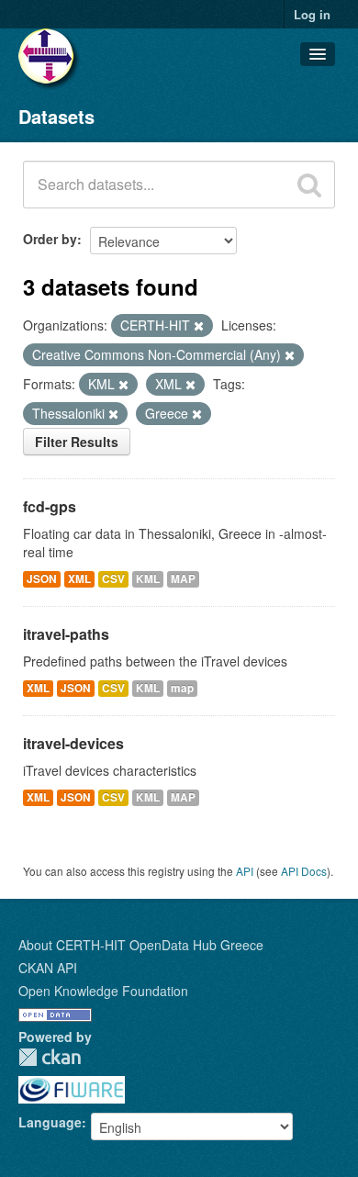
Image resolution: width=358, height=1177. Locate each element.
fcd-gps (49, 506)
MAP (183, 579)
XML (79, 579)
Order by (50, 239)
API (244, 871)
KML (148, 579)
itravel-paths (66, 634)
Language (50, 1122)
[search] (309, 184)
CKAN (49, 1057)
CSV (113, 579)
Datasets (56, 116)
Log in (312, 14)
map (182, 688)
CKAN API (47, 967)
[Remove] (199, 326)
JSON (42, 579)
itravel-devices (73, 743)
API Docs (304, 871)
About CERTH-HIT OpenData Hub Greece (140, 945)
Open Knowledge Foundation (103, 990)
